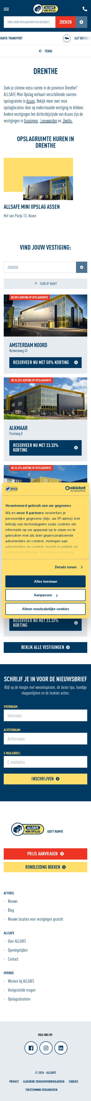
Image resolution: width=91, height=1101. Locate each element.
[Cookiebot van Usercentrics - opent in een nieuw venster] (65, 489)
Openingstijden (18, 950)
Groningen (31, 120)
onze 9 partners (30, 513)
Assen (30, 101)
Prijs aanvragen (42, 853)
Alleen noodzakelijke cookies (45, 609)
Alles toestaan (45, 581)
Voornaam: (11, 707)
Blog (11, 910)
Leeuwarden (48, 120)
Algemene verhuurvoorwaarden (43, 1081)
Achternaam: (12, 730)
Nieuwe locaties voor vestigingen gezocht (35, 919)
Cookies (73, 1081)
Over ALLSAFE (17, 941)
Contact (13, 958)
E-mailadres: (12, 753)
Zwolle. (67, 120)
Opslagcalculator (19, 998)
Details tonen (66, 567)
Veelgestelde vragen (21, 989)
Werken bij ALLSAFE (21, 981)
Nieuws (13, 901)
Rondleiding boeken (42, 867)
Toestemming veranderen (41, 1090)
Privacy (14, 1081)
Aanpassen (43, 595)
